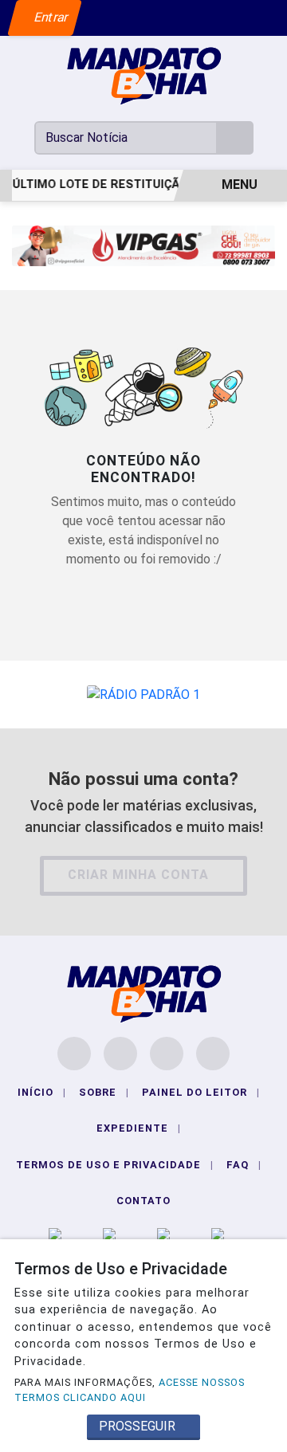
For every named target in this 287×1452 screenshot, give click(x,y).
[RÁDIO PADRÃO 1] (143, 693)
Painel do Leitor (201, 1092)
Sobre (104, 1092)
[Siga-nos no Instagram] (120, 1053)
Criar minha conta (138, 874)
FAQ (243, 1165)
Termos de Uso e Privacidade (115, 1165)
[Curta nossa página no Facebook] (74, 1053)
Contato (143, 1201)
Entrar (49, 17)
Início (42, 1092)
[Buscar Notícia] (235, 138)
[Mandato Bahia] (144, 75)
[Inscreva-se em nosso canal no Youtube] (213, 1053)
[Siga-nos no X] (166, 1053)
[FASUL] (143, 245)
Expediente (138, 1128)
